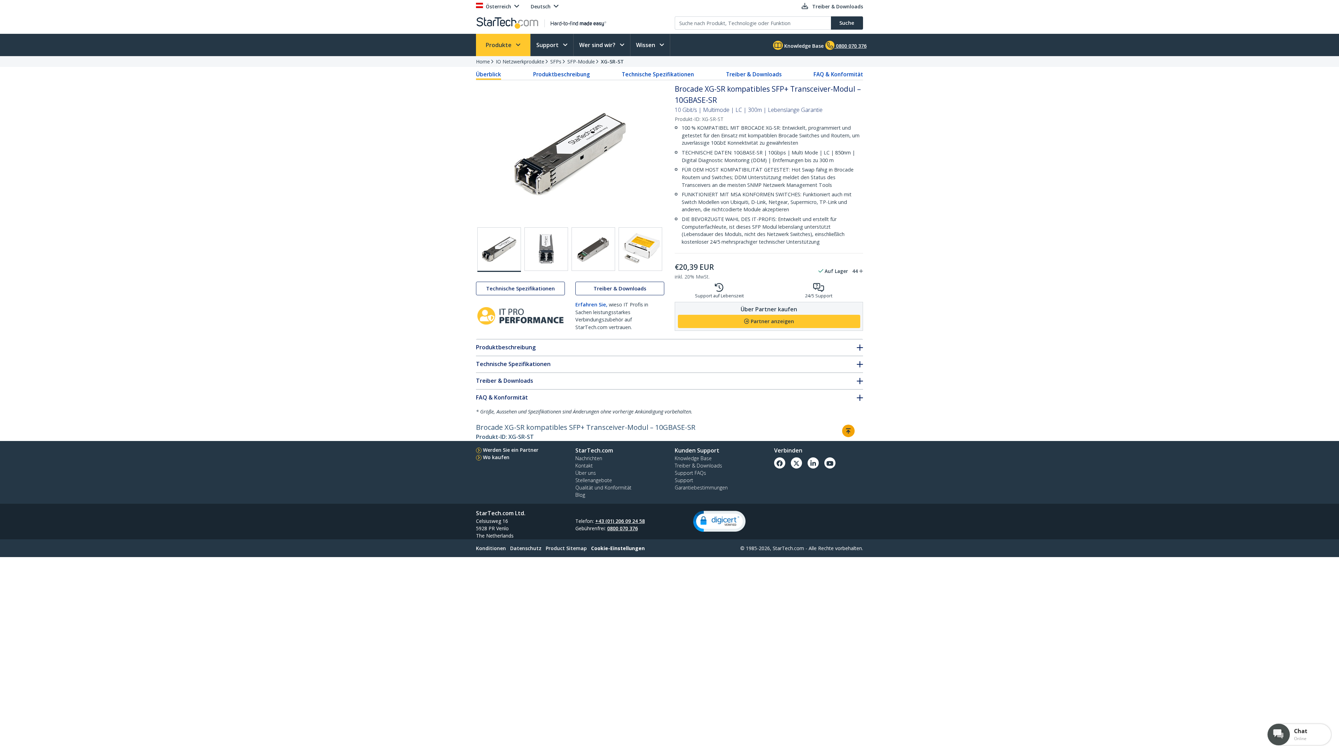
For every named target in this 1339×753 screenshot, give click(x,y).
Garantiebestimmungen (701, 487)
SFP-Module (581, 61)
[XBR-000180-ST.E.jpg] (640, 249)
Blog (580, 495)
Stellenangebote (593, 480)
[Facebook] (779, 463)
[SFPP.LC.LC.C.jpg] (593, 249)
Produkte (499, 45)
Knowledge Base (803, 46)
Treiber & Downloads (754, 74)
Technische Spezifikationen (658, 74)
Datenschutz (526, 548)
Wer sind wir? (598, 45)
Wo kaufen (496, 457)
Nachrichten (588, 458)
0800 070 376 (622, 528)
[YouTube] (829, 463)
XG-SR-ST (612, 61)
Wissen (646, 45)
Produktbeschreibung (561, 74)
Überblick (488, 74)
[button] (719, 521)
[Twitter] (796, 463)
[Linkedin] (813, 463)
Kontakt (584, 465)
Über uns (585, 473)
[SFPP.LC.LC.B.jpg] (546, 249)
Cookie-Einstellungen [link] (618, 548)
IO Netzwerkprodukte (520, 61)
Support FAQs (690, 473)
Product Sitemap (566, 548)
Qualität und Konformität (603, 487)
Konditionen (491, 548)
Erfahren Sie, (591, 304)
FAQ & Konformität (838, 74)
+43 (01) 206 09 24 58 (620, 521)
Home (483, 61)
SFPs (555, 61)
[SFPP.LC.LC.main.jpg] (499, 249)
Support (548, 45)
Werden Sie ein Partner (510, 450)
